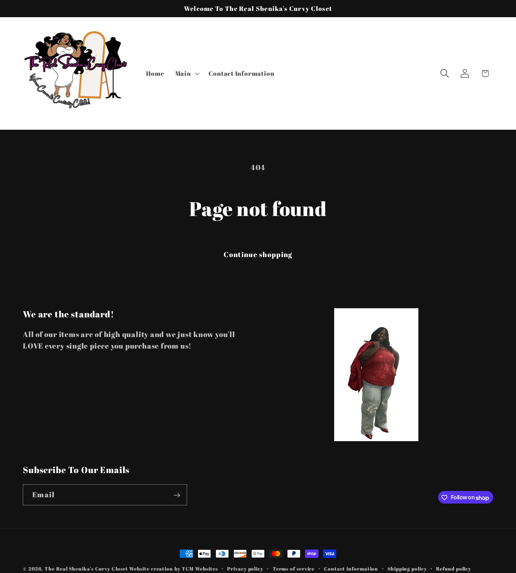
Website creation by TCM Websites (173, 568)
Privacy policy (245, 568)
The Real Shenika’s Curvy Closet (86, 568)
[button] (186, 73)
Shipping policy (407, 568)
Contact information (351, 568)
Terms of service (294, 568)
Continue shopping (258, 254)
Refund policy (453, 568)
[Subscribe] (177, 495)
